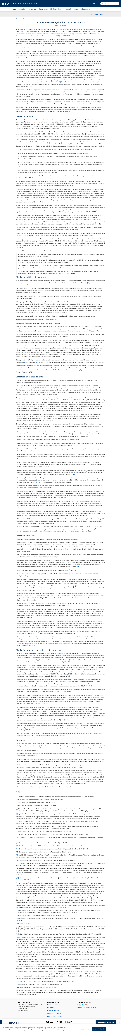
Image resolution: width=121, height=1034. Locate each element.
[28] (47, 623)
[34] (103, 761)
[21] (57, 557)
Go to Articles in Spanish (97, 14)
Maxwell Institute (53, 1010)
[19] (81, 521)
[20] (92, 527)
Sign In (94, 3)
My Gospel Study (56, 9)
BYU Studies (51, 1008)
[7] (49, 354)
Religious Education (53, 1005)
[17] (55, 488)
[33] (37, 756)
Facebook (77, 1005)
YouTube (85, 1005)
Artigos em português (54, 1016)
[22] (73, 564)
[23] (77, 566)
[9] (24, 362)
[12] (31, 372)
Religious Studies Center (25, 3)
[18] (42, 511)
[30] (100, 627)
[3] (86, 134)
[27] (70, 613)
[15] (74, 474)
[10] (37, 362)
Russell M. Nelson (60, 25)
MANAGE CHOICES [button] (106, 1022)
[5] (78, 229)
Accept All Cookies (99, 1029)
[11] (44, 362)
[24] (74, 586)
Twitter (83, 1005)
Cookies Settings (85, 1029)
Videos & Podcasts (71, 9)
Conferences (43, 9)
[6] (88, 283)
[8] (21, 356)
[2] (60, 82)
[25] (35, 596)
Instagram (80, 1005)
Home (14, 9)
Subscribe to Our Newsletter (86, 1008)
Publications (32, 9)
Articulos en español (54, 1013)
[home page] (5, 3)
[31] (24, 641)
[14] (85, 410)
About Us (22, 9)
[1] (28, 48)
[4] (103, 136)
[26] (68, 605)
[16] (36, 482)
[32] (68, 676)
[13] (59, 408)
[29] (75, 623)
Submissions (85, 9)
